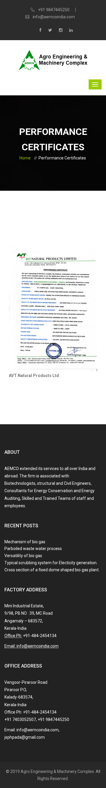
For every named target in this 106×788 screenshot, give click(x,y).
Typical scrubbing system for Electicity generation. (50, 562)
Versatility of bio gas (23, 555)
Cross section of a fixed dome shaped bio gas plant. (52, 569)
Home (25, 158)
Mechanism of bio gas (24, 541)
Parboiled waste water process (33, 548)
